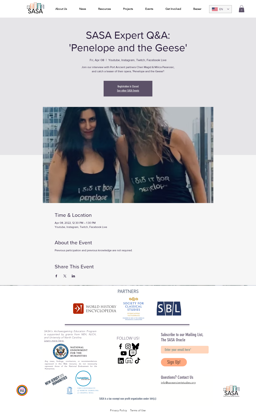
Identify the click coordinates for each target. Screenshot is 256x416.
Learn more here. (54, 340)
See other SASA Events (128, 90)
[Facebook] (120, 346)
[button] (242, 8)
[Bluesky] (135, 346)
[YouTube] (123, 353)
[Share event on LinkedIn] (73, 276)
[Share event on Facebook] (56, 276)
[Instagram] (128, 346)
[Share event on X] (65, 276)
